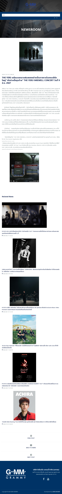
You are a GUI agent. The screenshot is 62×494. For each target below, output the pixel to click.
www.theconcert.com (8, 141)
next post (31, 457)
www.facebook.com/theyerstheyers (12, 149)
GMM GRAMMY (56, 492)
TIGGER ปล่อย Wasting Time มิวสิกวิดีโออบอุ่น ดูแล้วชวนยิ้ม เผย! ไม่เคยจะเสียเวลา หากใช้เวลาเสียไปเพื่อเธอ (29, 422)
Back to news (31, 448)
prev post (31, 438)
